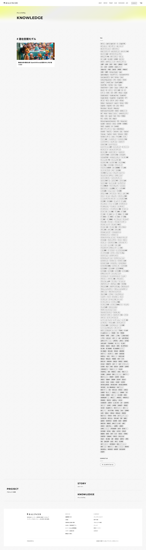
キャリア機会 (103, 165)
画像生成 (112, 413)
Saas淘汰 (103, 123)
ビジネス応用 (111, 268)
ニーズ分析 (120, 247)
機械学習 (109, 400)
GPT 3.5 (102, 100)
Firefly (108, 92)
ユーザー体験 (125, 320)
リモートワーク (117, 327)
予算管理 (122, 333)
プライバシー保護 (111, 278)
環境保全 (117, 410)
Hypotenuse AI (109, 103)
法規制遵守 (120, 405)
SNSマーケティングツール (106, 128)
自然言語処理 (113, 428)
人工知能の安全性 (124, 335)
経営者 (120, 420)
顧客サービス (103, 446)
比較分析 (120, 400)
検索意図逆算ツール (105, 397)
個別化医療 (110, 351)
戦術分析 (124, 379)
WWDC (126, 134)
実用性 (119, 371)
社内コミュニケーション (123, 415)
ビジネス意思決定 (119, 268)
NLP (101, 113)
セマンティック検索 (122, 196)
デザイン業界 (110, 229)
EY (125, 90)
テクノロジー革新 (113, 227)
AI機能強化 (120, 64)
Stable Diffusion (120, 128)
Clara (115, 85)
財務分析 (120, 433)
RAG (110, 118)
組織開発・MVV (68, 517)
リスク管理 (122, 325)
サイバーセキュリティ (114, 185)
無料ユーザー (103, 410)
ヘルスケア (103, 296)
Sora (114, 128)
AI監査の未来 (103, 69)
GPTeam (121, 100)
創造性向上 (103, 356)
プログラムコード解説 (115, 283)
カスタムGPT (122, 154)
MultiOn (117, 110)
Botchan (117, 77)
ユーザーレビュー (117, 320)
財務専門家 (103, 436)
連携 (102, 441)
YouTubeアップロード (105, 136)
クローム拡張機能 (116, 167)
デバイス (119, 240)
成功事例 (118, 379)
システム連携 (103, 190)
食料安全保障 (122, 449)
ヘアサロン (111, 294)
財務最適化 (109, 436)
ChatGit (124, 79)
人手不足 (102, 338)
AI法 (102, 66)
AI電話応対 (125, 69)
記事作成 (118, 431)
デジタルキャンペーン (105, 234)
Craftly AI (121, 87)
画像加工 (107, 413)
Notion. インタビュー (113, 113)
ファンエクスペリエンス (115, 276)
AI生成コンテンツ (118, 66)
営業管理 (121, 366)
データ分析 (103, 214)
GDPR (115, 92)
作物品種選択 (110, 343)
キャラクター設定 (113, 162)
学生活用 (120, 369)
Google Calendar (104, 97)
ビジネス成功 (103, 271)
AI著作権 (114, 69)
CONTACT (96, 531)
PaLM (115, 116)
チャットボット (104, 203)
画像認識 (124, 413)
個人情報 (102, 348)
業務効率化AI (126, 397)
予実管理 (113, 333)
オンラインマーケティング (115, 149)
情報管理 (113, 379)
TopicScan (126, 131)
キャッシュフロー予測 (105, 159)
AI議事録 (119, 69)
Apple (120, 72)
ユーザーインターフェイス (106, 320)
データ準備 (123, 216)
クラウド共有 (110, 165)
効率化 (108, 356)
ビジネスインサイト (114, 255)
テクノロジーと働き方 (116, 224)
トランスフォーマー (123, 242)
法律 (121, 402)
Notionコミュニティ (123, 113)
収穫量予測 (108, 364)
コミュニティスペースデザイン (107, 175)
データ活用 (117, 216)
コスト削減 (118, 170)
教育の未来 (114, 389)
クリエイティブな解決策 (106, 167)
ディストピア (125, 219)
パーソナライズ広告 (105, 252)
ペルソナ (109, 296)
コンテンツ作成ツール (105, 180)
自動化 (123, 423)
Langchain (103, 105)
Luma (117, 105)
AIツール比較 (103, 59)
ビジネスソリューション (119, 258)
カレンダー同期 (125, 157)
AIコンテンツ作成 (124, 51)
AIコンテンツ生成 (104, 54)
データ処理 (123, 211)
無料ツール (125, 408)
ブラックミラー (120, 278)
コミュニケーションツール (118, 172)
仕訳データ (114, 338)
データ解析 (103, 219)
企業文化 (121, 340)
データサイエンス (123, 203)
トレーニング (103, 245)
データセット (113, 206)
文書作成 (126, 389)
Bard (112, 77)
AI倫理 (102, 64)
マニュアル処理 (104, 307)
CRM (126, 87)
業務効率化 (119, 397)
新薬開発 (122, 392)
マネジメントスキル (113, 307)
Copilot (111, 87)
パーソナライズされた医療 (121, 250)
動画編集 (114, 358)
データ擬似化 (103, 216)
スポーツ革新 (126, 193)
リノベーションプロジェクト (107, 327)
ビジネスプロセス (122, 263)
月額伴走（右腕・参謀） (70, 522)
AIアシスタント (104, 46)
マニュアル (126, 304)
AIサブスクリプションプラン (115, 54)
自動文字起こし (109, 426)
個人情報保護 (109, 348)
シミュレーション (111, 190)
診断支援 (124, 431)
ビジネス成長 (110, 271)
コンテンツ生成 (104, 183)
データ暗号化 (110, 216)
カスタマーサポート (113, 152)
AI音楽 (102, 72)
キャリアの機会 (122, 162)
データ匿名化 (118, 214)
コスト (112, 170)
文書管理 (102, 392)
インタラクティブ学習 (122, 139)
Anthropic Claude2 (113, 72)
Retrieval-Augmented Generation (108, 121)
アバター (125, 136)
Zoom (113, 136)
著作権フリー (125, 428)
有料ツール (113, 395)
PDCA (118, 116)
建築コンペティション (116, 374)
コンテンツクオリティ (105, 178)
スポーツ (119, 193)
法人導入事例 (116, 402)
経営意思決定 (109, 420)
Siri (112, 126)
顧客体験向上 (103, 449)
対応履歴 (102, 374)
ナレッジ (96, 525)
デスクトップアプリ (112, 240)
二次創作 (112, 335)
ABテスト (103, 43)
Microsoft (110, 108)
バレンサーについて (98, 517)
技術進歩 (117, 382)
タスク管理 (103, 201)
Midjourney (116, 108)
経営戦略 (115, 420)
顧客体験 (127, 446)
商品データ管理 (109, 366)
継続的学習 (103, 423)
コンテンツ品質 (123, 180)
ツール (110, 203)
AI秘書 (109, 69)
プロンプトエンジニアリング (115, 291)
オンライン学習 (104, 152)
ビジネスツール (113, 260)
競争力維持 (116, 418)
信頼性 (118, 346)
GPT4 (117, 100)
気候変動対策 (103, 402)
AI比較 (125, 64)
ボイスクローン (115, 296)
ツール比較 (115, 203)
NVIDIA (102, 116)
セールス (108, 196)
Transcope (103, 134)
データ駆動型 (109, 219)
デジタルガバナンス (116, 232)
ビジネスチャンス (104, 260)
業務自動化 (103, 400)
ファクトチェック (104, 276)
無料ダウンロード (117, 408)
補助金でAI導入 (68, 533)
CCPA (114, 79)
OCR (106, 116)
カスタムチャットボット (115, 157)
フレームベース (122, 281)
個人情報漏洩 (103, 351)
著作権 (119, 428)
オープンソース (125, 147)
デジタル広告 (103, 240)
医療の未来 (103, 361)
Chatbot (119, 79)
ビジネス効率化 (104, 268)
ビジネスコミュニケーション (107, 258)
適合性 (111, 441)
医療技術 (120, 361)
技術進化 (112, 382)
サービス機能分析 (104, 185)
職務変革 (109, 423)
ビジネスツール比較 (122, 260)
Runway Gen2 (124, 121)
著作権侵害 (103, 431)
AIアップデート (112, 46)
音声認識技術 (112, 444)
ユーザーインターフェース (112, 317)
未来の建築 (120, 395)
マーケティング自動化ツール (116, 304)
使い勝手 (123, 343)
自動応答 (102, 426)
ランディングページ (121, 322)
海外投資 (102, 408)
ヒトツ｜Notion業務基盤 (70, 528)
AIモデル (102, 61)
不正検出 (120, 330)
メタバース (103, 317)
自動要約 (116, 426)
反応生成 (102, 364)
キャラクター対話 (104, 162)
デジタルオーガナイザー (106, 232)
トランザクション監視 (112, 242)
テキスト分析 (103, 221)
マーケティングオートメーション (115, 299)
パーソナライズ (111, 250)
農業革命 (122, 439)
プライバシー (103, 278)
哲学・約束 (96, 519)
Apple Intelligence (105, 74)
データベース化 (104, 211)
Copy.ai (116, 87)
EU (122, 90)
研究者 (114, 415)
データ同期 (125, 214)
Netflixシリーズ (123, 110)
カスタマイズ (121, 152)
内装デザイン (103, 353)
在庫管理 (126, 366)
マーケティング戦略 (115, 302)
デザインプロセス (122, 227)
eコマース (103, 92)
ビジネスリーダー (116, 265)
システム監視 (122, 188)
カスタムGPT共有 (104, 157)
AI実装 (66, 519)
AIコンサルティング (115, 51)
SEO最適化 (125, 123)
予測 (118, 333)
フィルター (123, 276)
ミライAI (126, 315)
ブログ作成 (123, 283)
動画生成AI (108, 358)
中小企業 (126, 330)
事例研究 (102, 335)
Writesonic (120, 134)
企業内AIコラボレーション (106, 340)
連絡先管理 (106, 441)
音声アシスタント (104, 444)
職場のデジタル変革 (116, 423)
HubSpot (103, 103)
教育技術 (120, 389)
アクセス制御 (118, 136)
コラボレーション (118, 175)
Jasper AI (116, 103)
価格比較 (113, 346)
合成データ (114, 364)
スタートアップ (113, 193)
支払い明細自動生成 (111, 387)
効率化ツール (114, 356)
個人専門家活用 (124, 346)
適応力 (116, 441)
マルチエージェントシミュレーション (108, 309)
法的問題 (114, 405)
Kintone (121, 103)
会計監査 (127, 340)
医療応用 (115, 361)
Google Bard (123, 95)
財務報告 (126, 433)
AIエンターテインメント (106, 48)
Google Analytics (104, 95)
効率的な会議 (121, 356)
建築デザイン (126, 374)
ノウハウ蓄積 (103, 250)
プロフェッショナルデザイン (107, 289)
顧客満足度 (110, 449)
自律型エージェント (105, 428)
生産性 (102, 413)
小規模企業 (108, 374)
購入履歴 (108, 439)
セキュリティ (114, 196)
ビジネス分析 (124, 265)
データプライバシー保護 (116, 209)
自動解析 (121, 426)
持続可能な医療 (114, 384)
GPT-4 (107, 100)
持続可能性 (103, 387)
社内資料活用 (103, 418)
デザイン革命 (118, 229)
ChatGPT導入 (104, 85)
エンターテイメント (113, 144)
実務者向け (113, 371)
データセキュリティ (105, 206)
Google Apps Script (114, 95)
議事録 (107, 433)
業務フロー (113, 397)
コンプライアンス (121, 183)
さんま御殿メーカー (114, 188)
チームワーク (117, 201)
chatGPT (103, 82)
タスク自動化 (109, 201)
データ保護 (111, 211)
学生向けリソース (113, 369)
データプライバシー (105, 209)
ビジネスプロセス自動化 (106, 265)
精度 (121, 418)
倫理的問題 (121, 351)
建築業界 (111, 377)
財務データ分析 (113, 433)
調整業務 (102, 433)
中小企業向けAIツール (105, 333)
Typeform (109, 134)
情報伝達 (122, 377)
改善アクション (120, 387)
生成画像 (127, 410)
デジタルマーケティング (122, 237)
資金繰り (102, 439)
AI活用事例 (111, 66)
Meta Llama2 (103, 108)
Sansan (114, 123)
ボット (121, 296)
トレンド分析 (110, 245)
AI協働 (106, 64)
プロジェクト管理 (104, 286)
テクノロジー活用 (104, 227)
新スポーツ (108, 392)
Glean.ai (120, 92)
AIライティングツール (121, 61)
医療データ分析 (121, 358)
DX (106, 90)
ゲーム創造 (123, 167)
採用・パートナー (97, 528)
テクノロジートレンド (105, 224)
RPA (118, 121)
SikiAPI (102, 126)
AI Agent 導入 (122, 43)
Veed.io (114, 134)
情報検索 (108, 379)
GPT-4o (112, 100)
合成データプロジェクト (124, 364)
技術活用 (102, 382)
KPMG (126, 103)
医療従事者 (109, 361)
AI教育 (115, 64)
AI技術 (110, 64)
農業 (112, 439)
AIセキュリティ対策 (105, 56)
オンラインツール (104, 149)
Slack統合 (116, 126)
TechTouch (116, 131)
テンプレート (103, 242)
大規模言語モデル (104, 369)
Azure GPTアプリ (114, 74)
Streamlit (103, 131)
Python (106, 118)
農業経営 (117, 439)
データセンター (121, 206)
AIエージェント (120, 46)
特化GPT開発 (111, 410)
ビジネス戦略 (118, 271)
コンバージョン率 (112, 183)
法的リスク (103, 405)
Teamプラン (109, 131)
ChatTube (110, 85)
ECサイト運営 (117, 90)
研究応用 (110, 415)
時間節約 (108, 395)
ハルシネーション (104, 255)
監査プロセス (103, 415)
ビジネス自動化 (125, 271)
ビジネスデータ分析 (105, 263)
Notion (105, 113)
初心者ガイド (110, 353)
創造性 (116, 353)
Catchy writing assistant (106, 79)
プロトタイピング (125, 286)
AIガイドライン (115, 48)
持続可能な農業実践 (123, 384)
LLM (114, 105)
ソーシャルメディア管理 (122, 198)
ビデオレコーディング (105, 273)
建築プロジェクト (104, 377)
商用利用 (116, 366)
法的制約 (109, 405)
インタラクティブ (112, 139)
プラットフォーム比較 (105, 281)
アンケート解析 (104, 139)
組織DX (125, 418)
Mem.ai (121, 105)
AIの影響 (116, 59)
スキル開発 (119, 190)
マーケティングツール (105, 302)
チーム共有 (123, 201)
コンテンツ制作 (115, 180)
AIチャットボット (114, 56)
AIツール (121, 56)
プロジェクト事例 (98, 522)
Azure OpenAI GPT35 (124, 74)
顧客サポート (110, 446)
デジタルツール (114, 234)
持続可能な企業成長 (105, 384)
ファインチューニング (116, 273)
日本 (127, 392)
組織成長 (102, 420)
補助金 (113, 431)
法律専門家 (126, 402)
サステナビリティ (104, 188)
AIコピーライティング (105, 51)
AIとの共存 (110, 59)
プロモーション (104, 291)
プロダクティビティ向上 (115, 286)
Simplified (107, 126)
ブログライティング (105, 283)
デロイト (125, 240)
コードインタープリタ (105, 170)
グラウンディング (118, 165)
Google (125, 92)
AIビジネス (121, 59)
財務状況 (115, 436)
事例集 (107, 335)
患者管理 (117, 377)
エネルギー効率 (104, 144)
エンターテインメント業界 (106, 147)
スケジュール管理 (104, 193)
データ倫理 (117, 211)
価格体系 (108, 346)
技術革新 (123, 382)
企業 (119, 338)
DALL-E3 (102, 90)
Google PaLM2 (120, 97)
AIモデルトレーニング (110, 61)
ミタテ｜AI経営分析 (69, 531)
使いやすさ (117, 343)
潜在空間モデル (109, 408)
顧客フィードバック (119, 446)
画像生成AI (118, 413)
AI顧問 (106, 72)
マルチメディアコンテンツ (106, 312)
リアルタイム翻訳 (104, 325)
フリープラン (114, 281)
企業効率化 (115, 340)
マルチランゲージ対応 (118, 315)
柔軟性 (125, 395)
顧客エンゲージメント (121, 444)
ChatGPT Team (109, 82)
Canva (121, 77)
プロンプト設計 (104, 294)
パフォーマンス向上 (120, 252)
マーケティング (104, 299)
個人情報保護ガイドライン (118, 348)
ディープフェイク (117, 219)
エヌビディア (121, 141)
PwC (102, 118)
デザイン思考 (103, 229)
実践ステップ (125, 371)
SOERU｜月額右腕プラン (70, 525)
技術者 (107, 382)
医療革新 (126, 361)
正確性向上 (114, 400)
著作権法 (109, 431)
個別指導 (116, 351)
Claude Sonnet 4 (104, 87)
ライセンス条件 (112, 322)
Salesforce (108, 123)
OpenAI (110, 116)
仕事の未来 (108, 338)
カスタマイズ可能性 (105, 154)
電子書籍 (121, 441)
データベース (125, 209)
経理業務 (125, 420)
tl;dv (121, 131)
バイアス (112, 252)
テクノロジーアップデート (120, 221)
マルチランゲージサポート (106, 315)
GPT (126, 97)
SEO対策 (119, 123)
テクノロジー (110, 221)
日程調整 (102, 395)
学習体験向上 (103, 371)
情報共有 (102, 379)
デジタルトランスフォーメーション (108, 237)
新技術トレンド (115, 392)
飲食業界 (102, 451)
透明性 (127, 439)
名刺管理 (102, 366)
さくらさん (122, 185)
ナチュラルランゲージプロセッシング (108, 247)
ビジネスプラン (114, 263)
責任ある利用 (121, 436)
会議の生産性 (103, 343)
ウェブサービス (114, 141)
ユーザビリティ (104, 322)
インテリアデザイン (105, 141)
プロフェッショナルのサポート (120, 289)
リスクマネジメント (114, 325)
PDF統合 (123, 116)
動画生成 (102, 358)
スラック (102, 196)
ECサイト (111, 90)
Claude (119, 85)
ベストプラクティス (119, 294)
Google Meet (113, 97)
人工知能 (117, 335)
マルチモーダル (116, 312)
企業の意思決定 (125, 338)
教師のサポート (104, 389)
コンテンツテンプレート (116, 178)
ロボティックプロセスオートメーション (109, 330)
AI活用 (105, 66)
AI (117, 43)
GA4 (112, 92)
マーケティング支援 (105, 304)
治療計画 (110, 402)
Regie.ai (114, 118)
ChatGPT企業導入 (119, 82)
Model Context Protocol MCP (107, 110)
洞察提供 (126, 405)
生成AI (122, 410)
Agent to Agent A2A (110, 43)
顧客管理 (116, 449)
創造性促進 (121, 353)
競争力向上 (110, 418)
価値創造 (102, 346)
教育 (110, 389)
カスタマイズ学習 (114, 154)
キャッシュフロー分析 (116, 159)
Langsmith (109, 105)
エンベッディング (117, 147)
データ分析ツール (110, 214)
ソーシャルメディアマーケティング (108, 198)
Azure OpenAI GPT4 (105, 77)
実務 (109, 371)
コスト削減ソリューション (106, 172)
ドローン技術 (117, 245)
